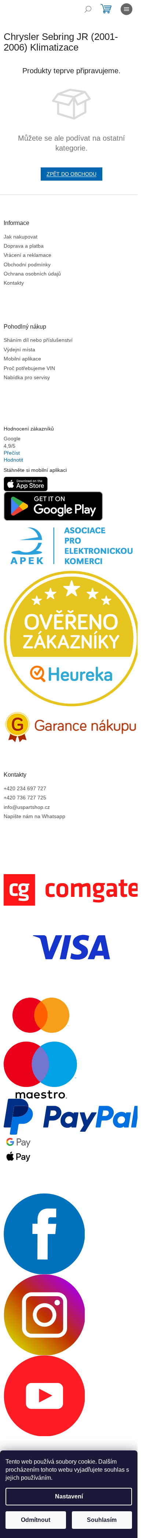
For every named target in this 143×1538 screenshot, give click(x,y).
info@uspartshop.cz (27, 807)
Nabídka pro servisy (27, 377)
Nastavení (69, 1496)
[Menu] (126, 9)
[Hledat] (88, 9)
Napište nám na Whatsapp (34, 816)
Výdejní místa (19, 349)
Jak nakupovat (20, 237)
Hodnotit (13, 460)
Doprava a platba (24, 246)
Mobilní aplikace (22, 359)
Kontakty (14, 283)
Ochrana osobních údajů (32, 274)
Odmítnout (35, 1520)
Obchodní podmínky (27, 264)
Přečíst (12, 453)
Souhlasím (102, 1520)
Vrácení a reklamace (27, 255)
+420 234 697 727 (25, 788)
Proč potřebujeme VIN (29, 368)
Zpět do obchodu (71, 174)
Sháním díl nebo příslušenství (38, 340)
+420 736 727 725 (25, 798)
